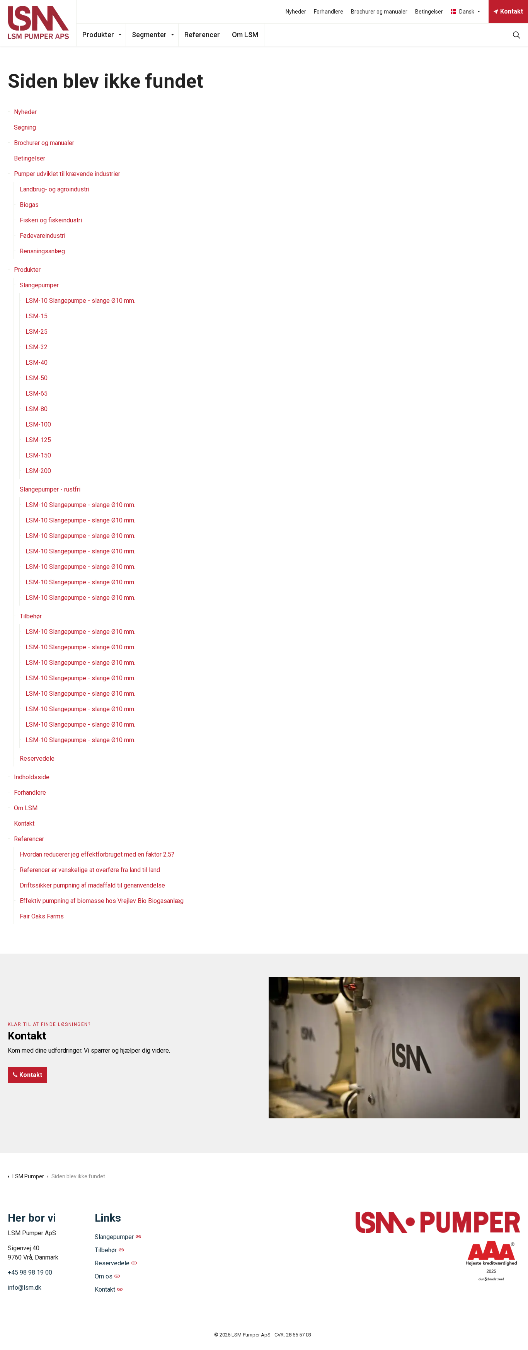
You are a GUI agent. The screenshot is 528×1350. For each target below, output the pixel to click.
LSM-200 (38, 470)
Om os (103, 1276)
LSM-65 (37, 393)
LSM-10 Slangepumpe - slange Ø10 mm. (80, 300)
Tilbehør (31, 616)
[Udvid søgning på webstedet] (516, 34)
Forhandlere (328, 12)
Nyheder (296, 12)
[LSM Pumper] (38, 23)
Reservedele (37, 758)
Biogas (29, 204)
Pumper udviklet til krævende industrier (67, 173)
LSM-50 (37, 378)
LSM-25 (37, 331)
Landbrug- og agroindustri (54, 189)
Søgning (25, 127)
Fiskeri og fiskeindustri (51, 220)
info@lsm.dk (24, 1287)
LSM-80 (37, 409)
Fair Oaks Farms (42, 916)
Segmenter (149, 35)
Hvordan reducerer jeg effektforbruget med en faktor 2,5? (97, 854)
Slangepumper (39, 285)
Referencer (202, 35)
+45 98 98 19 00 (30, 1272)
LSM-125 (38, 440)
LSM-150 (38, 455)
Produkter (98, 35)
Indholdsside (31, 777)
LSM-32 (37, 347)
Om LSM (245, 35)
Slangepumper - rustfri (50, 489)
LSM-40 (37, 362)
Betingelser (429, 12)
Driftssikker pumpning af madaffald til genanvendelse (92, 885)
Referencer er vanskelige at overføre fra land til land (90, 870)
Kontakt (511, 11)
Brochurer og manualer (379, 12)
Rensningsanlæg (42, 251)
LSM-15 (37, 316)
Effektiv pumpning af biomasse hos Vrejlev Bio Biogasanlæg (102, 901)
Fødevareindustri (42, 235)
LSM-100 (38, 424)
